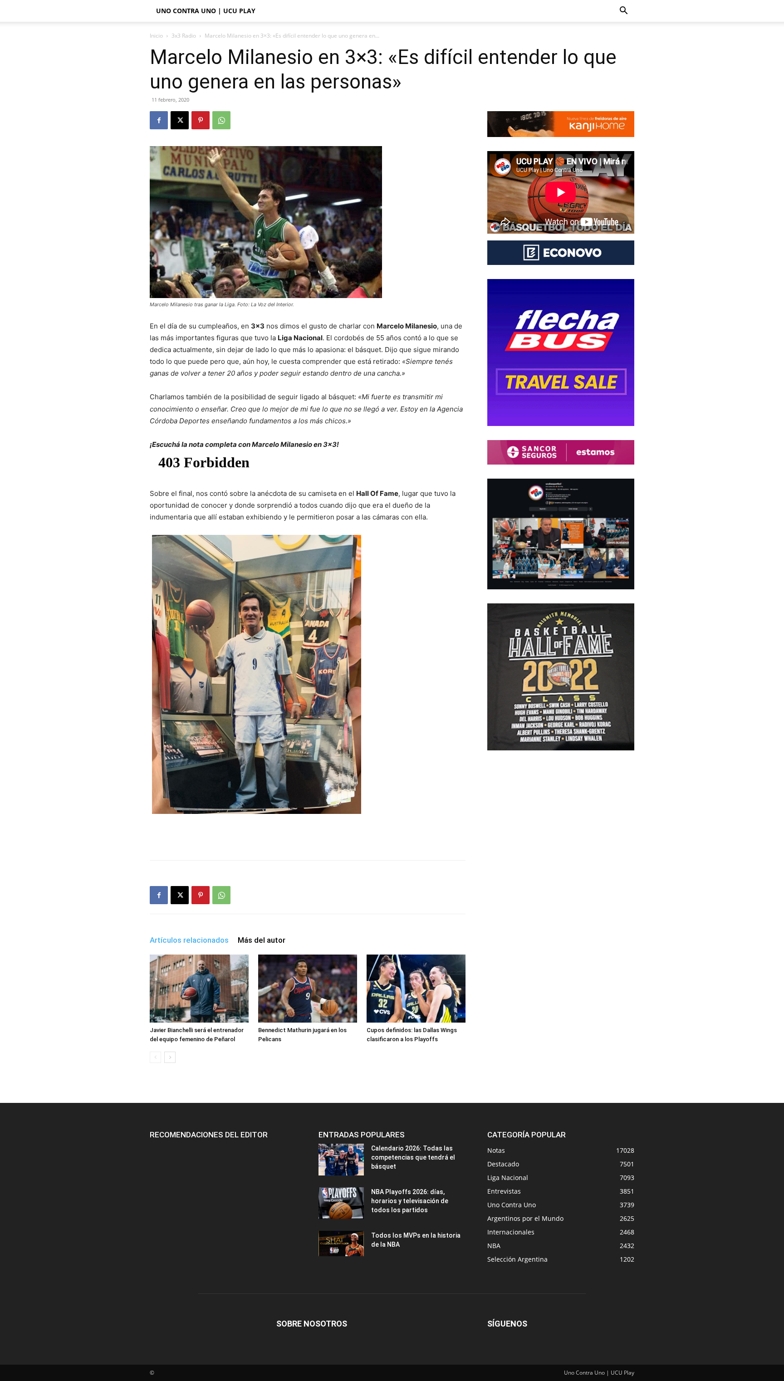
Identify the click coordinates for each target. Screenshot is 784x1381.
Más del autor (261, 940)
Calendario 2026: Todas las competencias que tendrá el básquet (413, 1157)
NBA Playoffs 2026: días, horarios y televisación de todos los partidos (409, 1201)
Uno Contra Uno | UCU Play (205, 10)
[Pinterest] (200, 120)
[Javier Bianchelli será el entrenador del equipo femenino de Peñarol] (199, 989)
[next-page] (170, 1057)
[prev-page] (155, 1057)
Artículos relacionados (189, 940)
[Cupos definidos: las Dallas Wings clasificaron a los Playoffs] (416, 989)
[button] (623, 11)
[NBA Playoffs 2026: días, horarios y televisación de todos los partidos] (341, 1203)
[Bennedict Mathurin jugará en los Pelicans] (307, 989)
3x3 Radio (184, 35)
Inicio (156, 35)
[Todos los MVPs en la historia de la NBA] (341, 1243)
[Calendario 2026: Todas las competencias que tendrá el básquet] (341, 1159)
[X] (180, 120)
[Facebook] (159, 120)
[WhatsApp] (221, 120)
